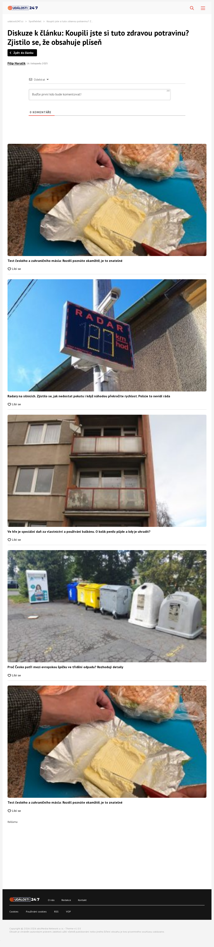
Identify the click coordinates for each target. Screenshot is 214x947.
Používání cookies (36, 911)
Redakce (66, 900)
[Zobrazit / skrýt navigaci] (203, 8)
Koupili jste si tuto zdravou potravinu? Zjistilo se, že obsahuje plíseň (85, 21)
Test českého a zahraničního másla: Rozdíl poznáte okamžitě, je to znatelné (65, 261)
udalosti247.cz (15, 21)
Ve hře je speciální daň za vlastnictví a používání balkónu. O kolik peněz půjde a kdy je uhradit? (79, 531)
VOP (68, 911)
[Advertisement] (107, 852)
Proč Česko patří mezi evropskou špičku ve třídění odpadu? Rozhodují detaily (65, 667)
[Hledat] (192, 8)
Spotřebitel (35, 21)
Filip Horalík (16, 63)
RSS (56, 911)
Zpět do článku (23, 53)
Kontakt (82, 900)
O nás (51, 900)
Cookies (13, 911)
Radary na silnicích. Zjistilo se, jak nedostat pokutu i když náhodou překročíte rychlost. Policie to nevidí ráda (89, 396)
